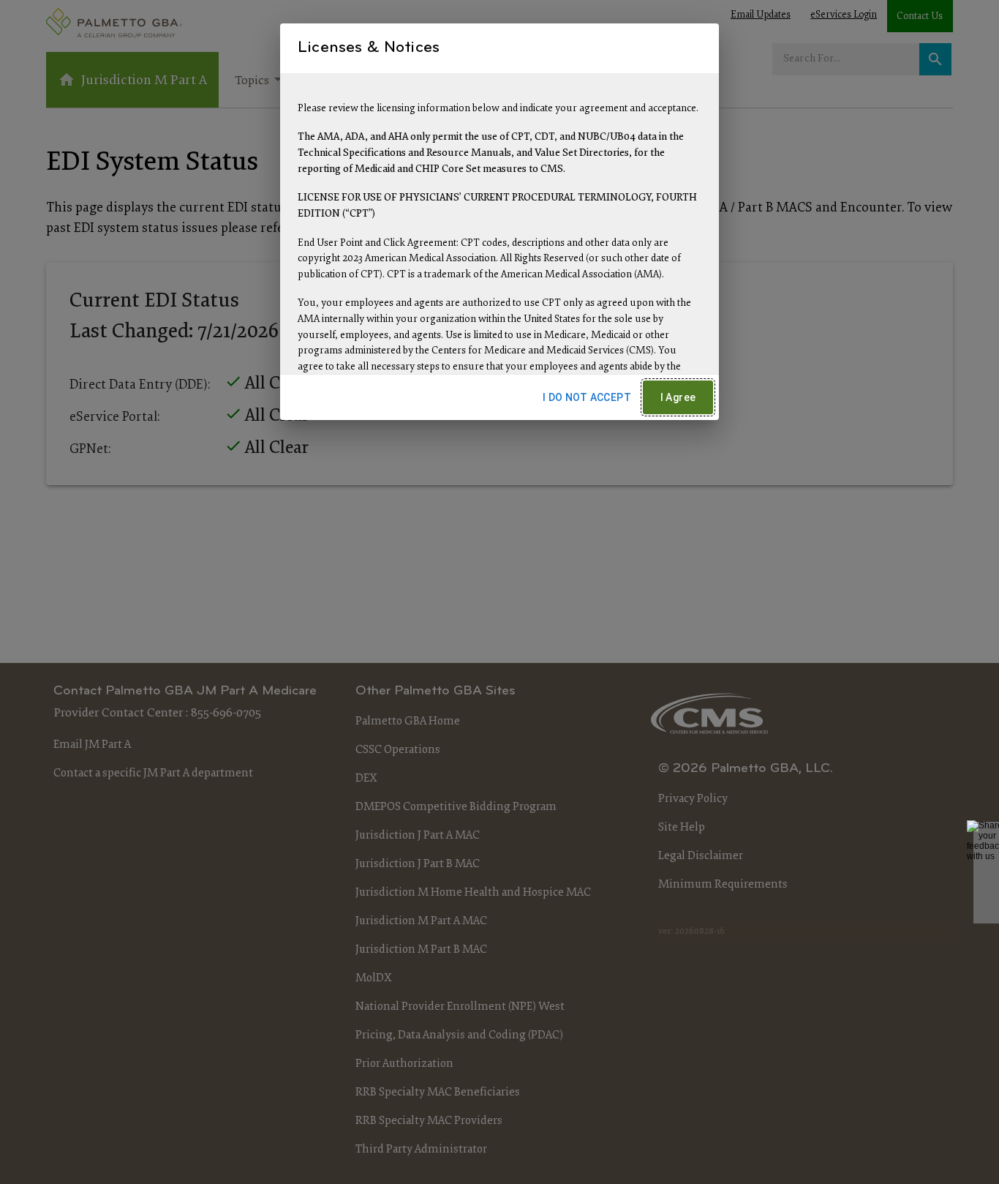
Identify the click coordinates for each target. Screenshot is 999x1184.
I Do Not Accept (587, 397)
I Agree (678, 397)
